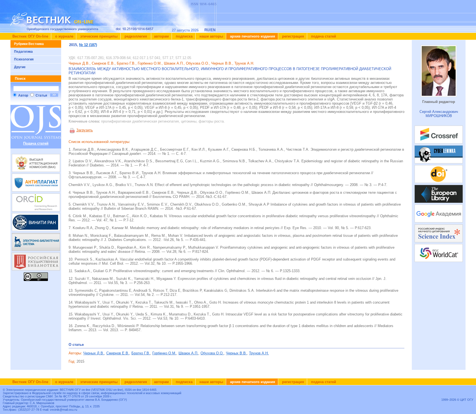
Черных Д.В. (93, 353)
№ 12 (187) (88, 45)
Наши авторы (210, 36)
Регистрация (292, 36)
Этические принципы (98, 36)
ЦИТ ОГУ (466, 399)
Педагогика (23, 52)
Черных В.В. (236, 353)
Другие (20, 67)
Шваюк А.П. (188, 353)
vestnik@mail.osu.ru (63, 409)
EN (212, 30)
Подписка (184, 36)
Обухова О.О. (212, 353)
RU (206, 30)
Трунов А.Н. (259, 353)
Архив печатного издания (252, 36)
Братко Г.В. (140, 353)
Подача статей (323, 36)
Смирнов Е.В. (117, 353)
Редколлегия (135, 36)
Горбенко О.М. (164, 353)
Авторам (161, 36)
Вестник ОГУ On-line (30, 36)
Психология (24, 59)
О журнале (63, 36)
